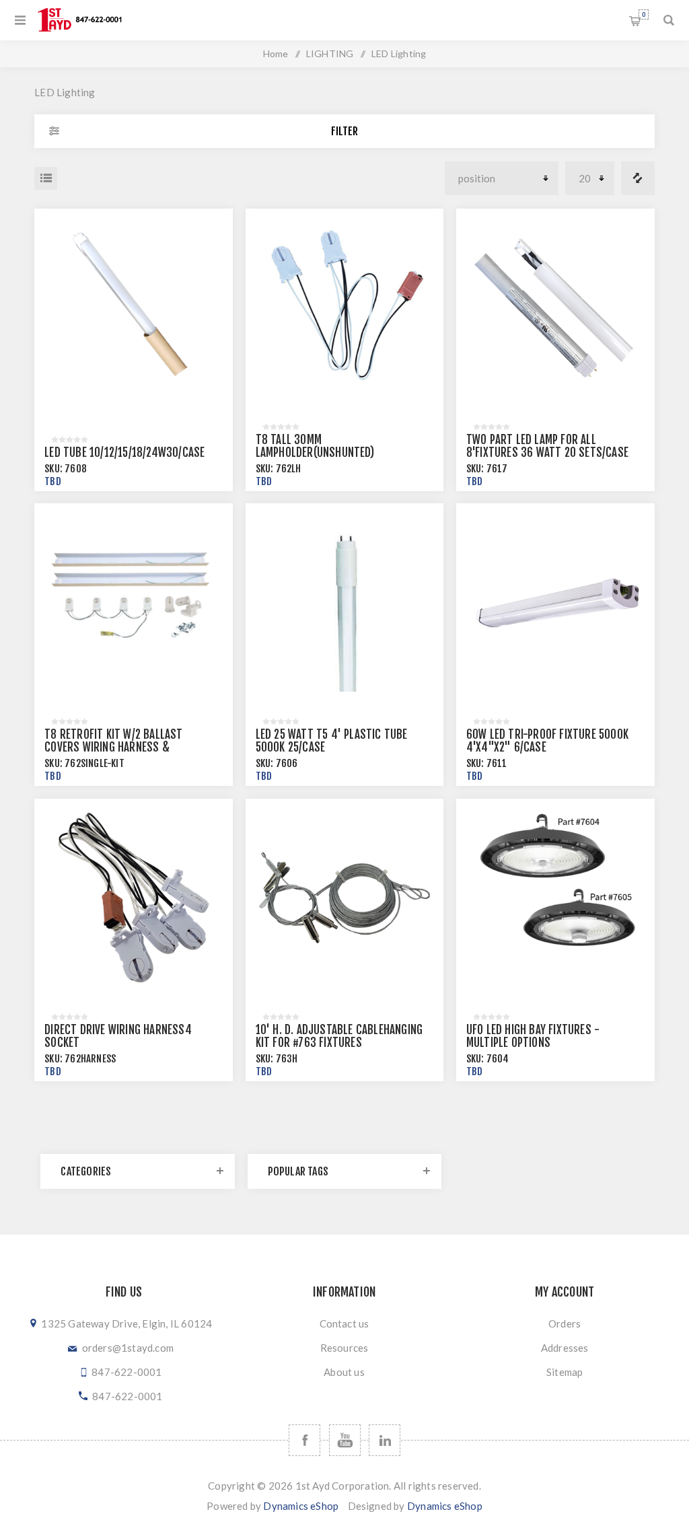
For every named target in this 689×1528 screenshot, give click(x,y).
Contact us (344, 1323)
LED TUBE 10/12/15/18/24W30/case (124, 452)
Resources (344, 1348)
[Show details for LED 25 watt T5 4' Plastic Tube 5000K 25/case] (345, 602)
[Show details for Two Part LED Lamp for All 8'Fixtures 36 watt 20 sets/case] (555, 308)
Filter (344, 131)
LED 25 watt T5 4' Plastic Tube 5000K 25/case (332, 740)
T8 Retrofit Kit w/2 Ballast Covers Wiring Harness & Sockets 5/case (113, 747)
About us (344, 1372)
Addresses (565, 1348)
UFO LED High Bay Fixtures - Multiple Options (533, 1036)
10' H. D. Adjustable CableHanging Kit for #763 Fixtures (339, 1036)
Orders (564, 1323)
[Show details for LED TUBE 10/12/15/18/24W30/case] (133, 308)
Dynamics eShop (300, 1506)
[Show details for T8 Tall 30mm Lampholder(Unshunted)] (345, 308)
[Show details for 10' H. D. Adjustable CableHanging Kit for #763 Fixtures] (345, 898)
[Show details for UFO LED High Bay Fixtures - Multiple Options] (555, 898)
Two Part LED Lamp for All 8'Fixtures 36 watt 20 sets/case (547, 446)
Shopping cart (643, 14)
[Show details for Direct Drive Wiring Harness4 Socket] (133, 898)
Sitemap (564, 1372)
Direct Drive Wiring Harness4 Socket (118, 1036)
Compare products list (638, 178)
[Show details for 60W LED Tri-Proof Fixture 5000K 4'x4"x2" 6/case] (555, 602)
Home (276, 53)
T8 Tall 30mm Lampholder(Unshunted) (315, 446)
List (45, 178)
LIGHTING (330, 53)
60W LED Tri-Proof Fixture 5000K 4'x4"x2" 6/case (547, 740)
